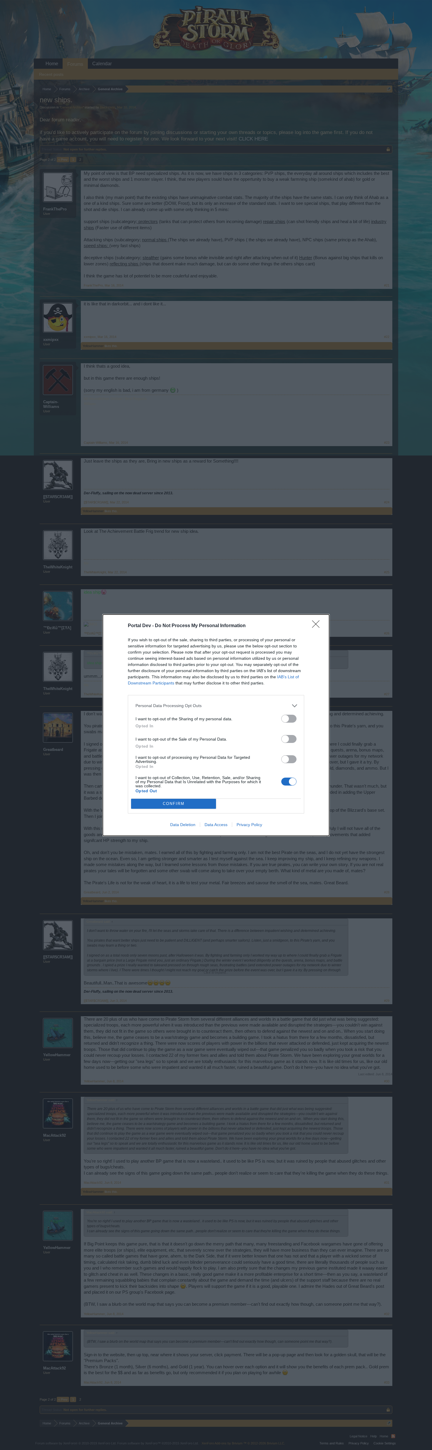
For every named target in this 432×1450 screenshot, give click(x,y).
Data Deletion (182, 824)
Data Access (216, 824)
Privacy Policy (249, 824)
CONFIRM (174, 803)
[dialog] (216, 725)
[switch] (289, 719)
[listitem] (216, 706)
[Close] (317, 626)
